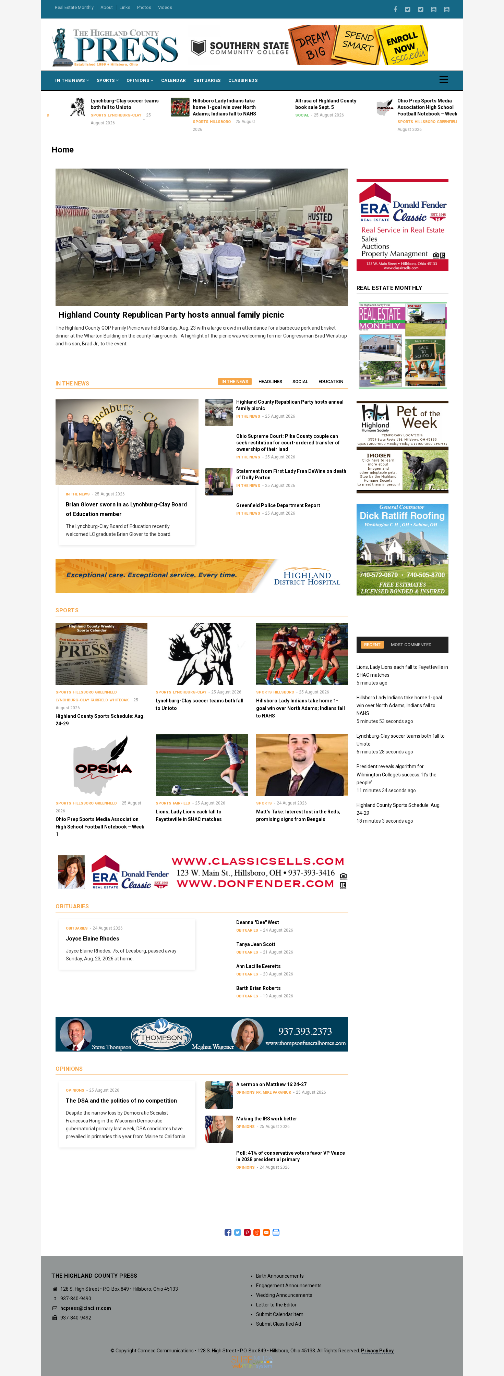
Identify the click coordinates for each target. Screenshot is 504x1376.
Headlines (270, 381)
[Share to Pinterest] (247, 1232)
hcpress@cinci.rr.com (85, 1308)
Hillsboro (203, 122)
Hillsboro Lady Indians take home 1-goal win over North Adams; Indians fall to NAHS (399, 705)
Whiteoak (119, 700)
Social (285, 115)
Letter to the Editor (276, 1304)
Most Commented (411, 644)
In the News (234, 381)
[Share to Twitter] (237, 1232)
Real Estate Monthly (74, 7)
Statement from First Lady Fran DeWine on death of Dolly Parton (282, 315)
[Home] (115, 46)
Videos (165, 7)
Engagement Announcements (289, 1285)
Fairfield (99, 700)
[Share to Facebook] (228, 1232)
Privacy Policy (377, 1350)
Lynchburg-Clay (107, 115)
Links (125, 7)
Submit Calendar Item (279, 1314)
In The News (70, 80)
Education (331, 381)
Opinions (139, 80)
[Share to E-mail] (266, 1232)
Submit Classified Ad (278, 1324)
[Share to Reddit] (256, 1232)
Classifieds (243, 80)
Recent (372, 644)
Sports (106, 80)
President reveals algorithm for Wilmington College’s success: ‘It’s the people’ (396, 774)
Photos (144, 7)
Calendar (173, 80)
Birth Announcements (280, 1276)
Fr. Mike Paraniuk (273, 1092)
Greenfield (431, 122)
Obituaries (207, 80)
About (106, 7)
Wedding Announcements (284, 1295)
